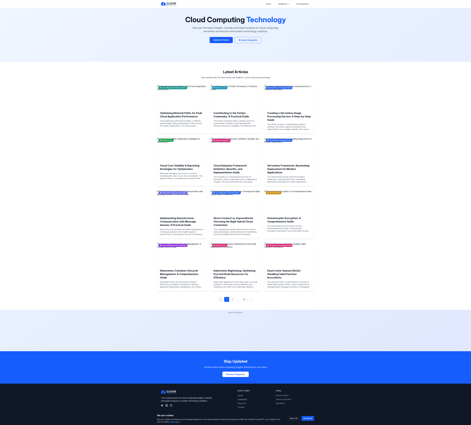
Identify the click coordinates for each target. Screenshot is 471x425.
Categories (282, 4)
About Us (241, 403)
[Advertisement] (235, 331)
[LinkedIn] (166, 405)
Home (268, 4)
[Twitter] (162, 405)
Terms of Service (283, 399)
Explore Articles (221, 40)
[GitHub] (171, 405)
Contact (241, 407)
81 (244, 299)
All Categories (303, 4)
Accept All (308, 418)
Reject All (294, 418)
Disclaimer (280, 403)
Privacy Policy (282, 395)
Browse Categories (248, 40)
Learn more (174, 422)
